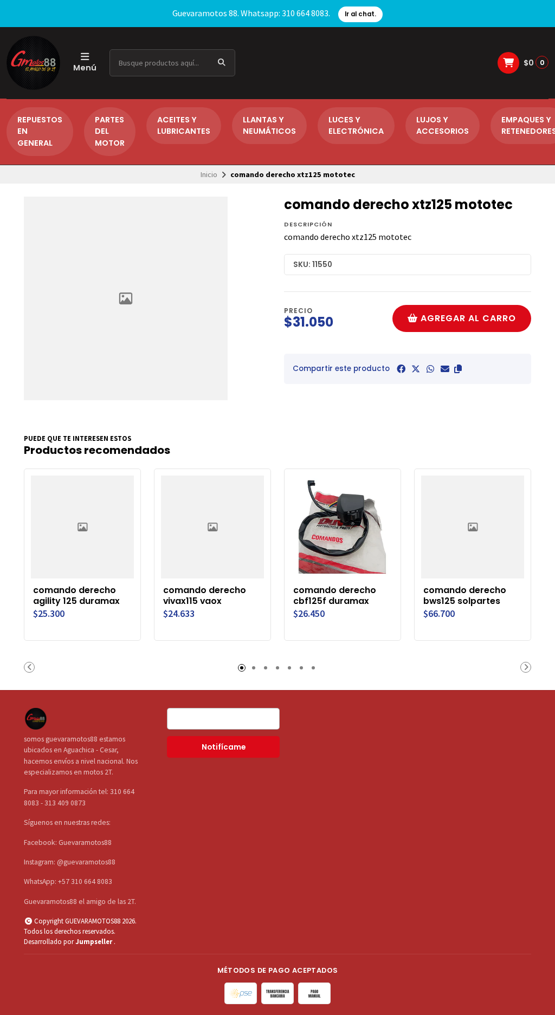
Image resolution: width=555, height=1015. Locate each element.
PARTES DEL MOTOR (110, 131)
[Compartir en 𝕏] (415, 369)
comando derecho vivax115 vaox (204, 596)
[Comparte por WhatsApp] (430, 369)
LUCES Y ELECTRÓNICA (356, 125)
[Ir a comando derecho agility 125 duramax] (82, 527)
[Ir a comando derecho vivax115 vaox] (212, 527)
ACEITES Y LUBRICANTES (183, 125)
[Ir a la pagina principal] (33, 63)
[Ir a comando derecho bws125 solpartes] (473, 527)
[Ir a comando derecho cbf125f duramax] (343, 527)
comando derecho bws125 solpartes (464, 596)
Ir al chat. (360, 14)
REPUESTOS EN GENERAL (39, 131)
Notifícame (224, 747)
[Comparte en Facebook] (401, 369)
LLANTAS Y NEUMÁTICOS (269, 125)
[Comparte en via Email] (445, 369)
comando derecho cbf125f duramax (334, 596)
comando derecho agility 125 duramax (76, 596)
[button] (458, 369)
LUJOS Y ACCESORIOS (442, 125)
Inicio (209, 174)
